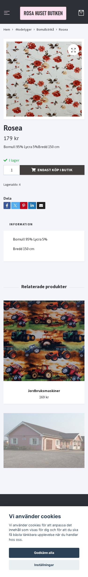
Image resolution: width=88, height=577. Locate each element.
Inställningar (44, 565)
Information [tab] (21, 247)
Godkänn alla (44, 553)
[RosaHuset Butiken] (44, 24)
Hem (7, 52)
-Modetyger (23, 52)
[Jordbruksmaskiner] (44, 365)
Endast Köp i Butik (55, 192)
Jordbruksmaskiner (44, 413)
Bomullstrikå (45, 52)
